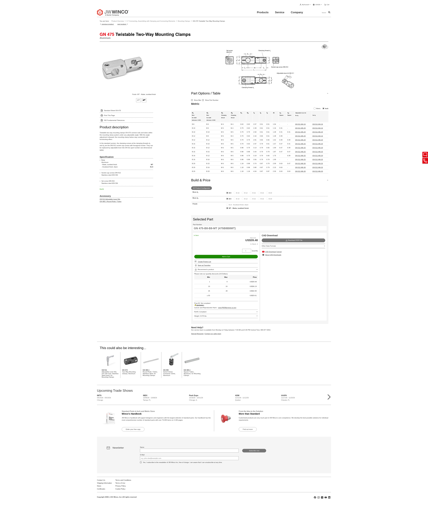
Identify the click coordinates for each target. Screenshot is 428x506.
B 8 (230, 193)
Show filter (197, 100)
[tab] (138, 100)
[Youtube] (325, 497)
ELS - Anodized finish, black (238, 205)
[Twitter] (322, 497)
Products (263, 12)
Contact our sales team (213, 334)
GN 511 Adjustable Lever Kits (110, 199)
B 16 (262, 193)
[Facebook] (315, 497)
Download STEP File (295, 240)
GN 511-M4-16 (300, 124)
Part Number (197, 224)
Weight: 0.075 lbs (200, 316)
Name (142, 447)
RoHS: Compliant (200, 312)
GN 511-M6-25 (300, 144)
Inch (326, 108)
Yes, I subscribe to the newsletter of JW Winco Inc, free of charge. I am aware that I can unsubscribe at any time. (182, 462)
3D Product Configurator (201, 188)
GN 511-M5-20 (300, 128)
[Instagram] (318, 497)
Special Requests (197, 334)
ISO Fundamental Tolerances (114, 120)
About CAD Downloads (273, 255)
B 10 (237, 193)
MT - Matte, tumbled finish (239, 208)
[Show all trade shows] (329, 396)
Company (297, 12)
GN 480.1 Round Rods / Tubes (110, 201)
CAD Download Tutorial (273, 252)
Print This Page (109, 115)
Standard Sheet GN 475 (112, 110)
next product (122, 24)
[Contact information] (425, 161)
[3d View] (324, 47)
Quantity (255, 251)
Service (279, 12)
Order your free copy (133, 429)
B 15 (254, 193)
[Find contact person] (425, 154)
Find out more (248, 429)
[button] (305, 4)
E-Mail (142, 455)
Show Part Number (211, 100)
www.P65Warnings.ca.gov (227, 308)
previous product (107, 24)
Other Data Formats (269, 246)
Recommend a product (206, 269)
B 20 (270, 193)
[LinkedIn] (329, 497)
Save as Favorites (204, 265)
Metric (318, 108)
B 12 (246, 193)
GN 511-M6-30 (300, 163)
